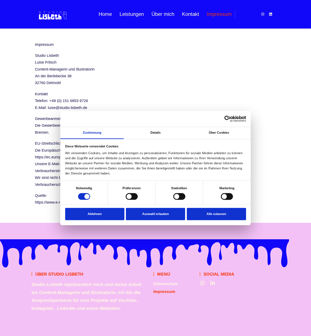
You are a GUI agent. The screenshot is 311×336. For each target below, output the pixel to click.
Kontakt (190, 14)
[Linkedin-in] (212, 283)
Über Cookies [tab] (219, 132)
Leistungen (132, 14)
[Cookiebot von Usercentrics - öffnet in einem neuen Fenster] (227, 119)
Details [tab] (155, 132)
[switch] (132, 196)
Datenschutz (165, 284)
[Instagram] (262, 14)
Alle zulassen (216, 214)
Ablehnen (95, 214)
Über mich (162, 14)
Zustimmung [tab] (92, 132)
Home (105, 14)
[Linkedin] (270, 14)
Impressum (219, 14)
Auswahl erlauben (155, 214)
